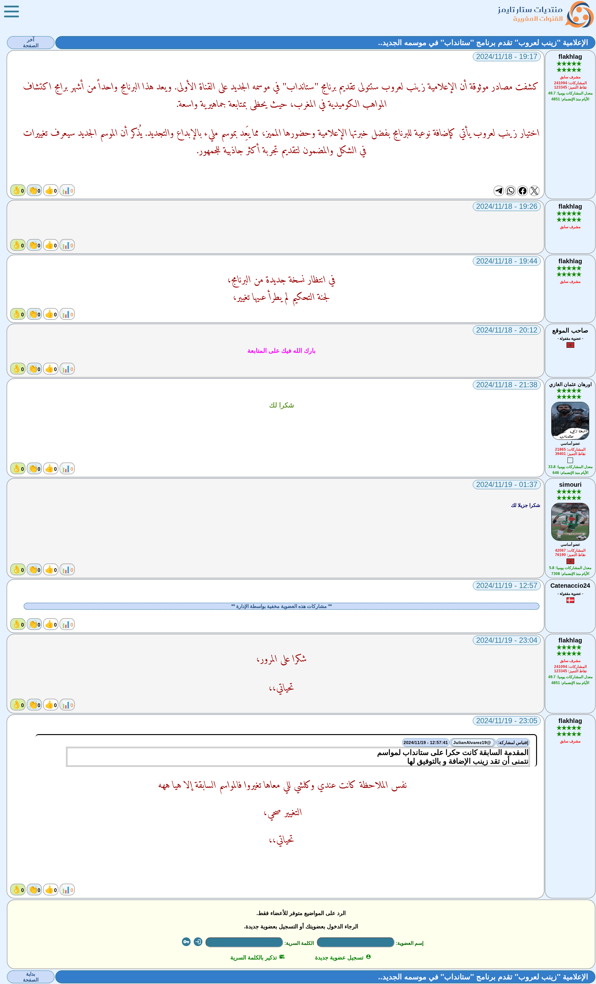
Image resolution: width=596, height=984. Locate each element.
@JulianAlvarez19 (472, 742)
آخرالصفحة (30, 42)
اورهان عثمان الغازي (570, 384)
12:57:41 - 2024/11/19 (426, 742)
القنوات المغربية (538, 18)
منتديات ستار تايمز (530, 9)
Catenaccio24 (570, 585)
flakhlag (570, 56)
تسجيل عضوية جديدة (343, 957)
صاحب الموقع (570, 330)
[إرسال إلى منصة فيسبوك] (522, 191)
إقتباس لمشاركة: (513, 742)
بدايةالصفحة (30, 976)
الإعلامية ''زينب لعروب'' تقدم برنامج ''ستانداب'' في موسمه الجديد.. (483, 42)
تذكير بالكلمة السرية (257, 957)
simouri (570, 484)
